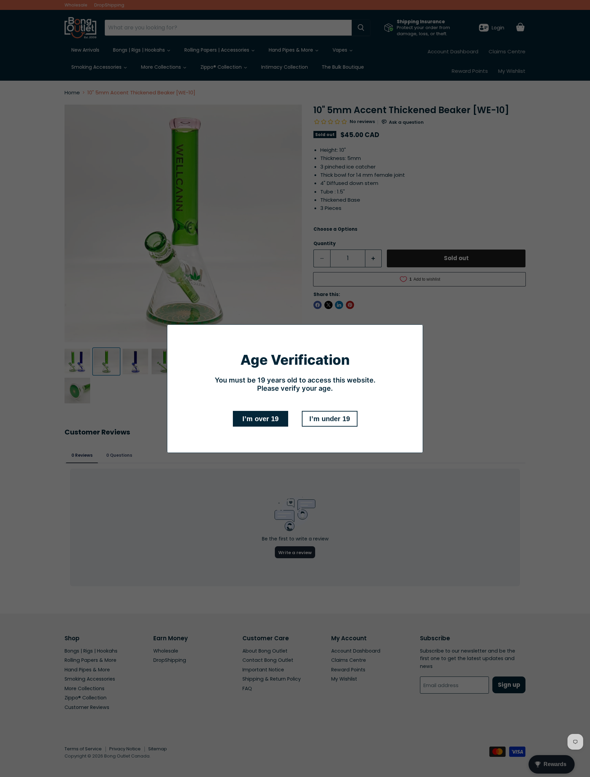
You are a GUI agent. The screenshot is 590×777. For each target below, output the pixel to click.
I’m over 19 (260, 419)
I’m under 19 (329, 419)
